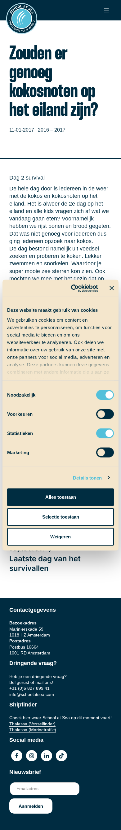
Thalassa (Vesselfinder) (32, 723)
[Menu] (105, 10)
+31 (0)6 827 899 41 (29, 688)
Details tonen (87, 477)
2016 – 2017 (51, 130)
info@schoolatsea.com (31, 694)
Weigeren (60, 536)
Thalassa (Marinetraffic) (32, 729)
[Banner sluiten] (112, 288)
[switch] (99, 412)
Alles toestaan (60, 497)
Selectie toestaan (60, 516)
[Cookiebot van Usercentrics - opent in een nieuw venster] (73, 288)
